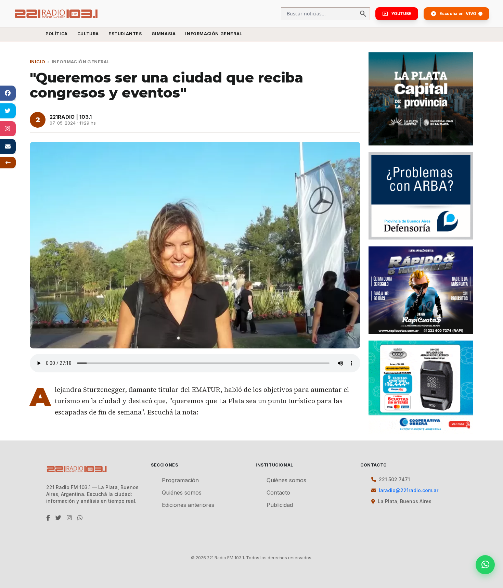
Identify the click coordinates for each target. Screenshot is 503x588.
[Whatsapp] (485, 564)
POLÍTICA (57, 33)
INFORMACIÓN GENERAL (213, 33)
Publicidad (280, 504)
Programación (180, 480)
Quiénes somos (182, 492)
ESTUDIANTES (125, 33)
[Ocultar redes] (8, 162)
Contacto (278, 492)
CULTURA (88, 33)
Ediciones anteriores (188, 504)
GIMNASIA (164, 33)
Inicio (37, 61)
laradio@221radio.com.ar (408, 490)
